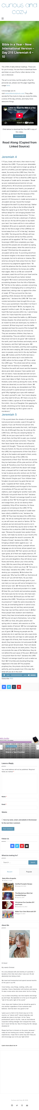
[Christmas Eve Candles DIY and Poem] (8, 905)
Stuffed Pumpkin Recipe (23, 884)
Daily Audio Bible (11, 745)
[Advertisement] (19, 713)
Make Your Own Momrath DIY (25, 911)
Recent (9, 872)
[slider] (33, 675)
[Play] (4, 675)
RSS (11, 678)
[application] (19, 675)
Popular (29, 872)
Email (4, 804)
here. (8, 85)
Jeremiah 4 (9, 157)
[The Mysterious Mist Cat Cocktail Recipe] (8, 896)
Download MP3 (19, 136)
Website (4, 812)
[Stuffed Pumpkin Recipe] (8, 887)
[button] (8, 887)
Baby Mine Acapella (9, 878)
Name (4, 796)
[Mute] (29, 675)
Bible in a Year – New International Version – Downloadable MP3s (19, 752)
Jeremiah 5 (9, 414)
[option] (19, 747)
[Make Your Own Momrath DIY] (8, 914)
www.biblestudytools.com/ (15, 93)
